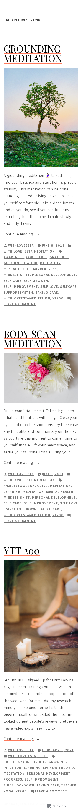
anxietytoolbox (19, 486)
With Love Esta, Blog (28, 756)
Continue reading (19, 235)
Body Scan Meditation (33, 338)
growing (57, 762)
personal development (54, 275)
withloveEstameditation (27, 298)
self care (12, 281)
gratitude (59, 257)
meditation (50, 263)
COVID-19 (38, 762)
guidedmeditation (21, 263)
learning (12, 492)
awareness (14, 257)
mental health (17, 269)
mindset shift (17, 275)
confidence (36, 257)
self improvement (21, 287)
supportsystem (18, 293)
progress (13, 779)
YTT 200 (22, 550)
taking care (47, 293)
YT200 (58, 298)
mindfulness (45, 269)
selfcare (68, 287)
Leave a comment (20, 304)
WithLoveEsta (21, 246)
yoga (8, 791)
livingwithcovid (58, 768)
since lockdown (21, 509)
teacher (68, 785)
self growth (36, 281)
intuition (13, 768)
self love (49, 287)
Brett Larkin (16, 762)
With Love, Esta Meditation (29, 251)
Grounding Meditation (33, 53)
